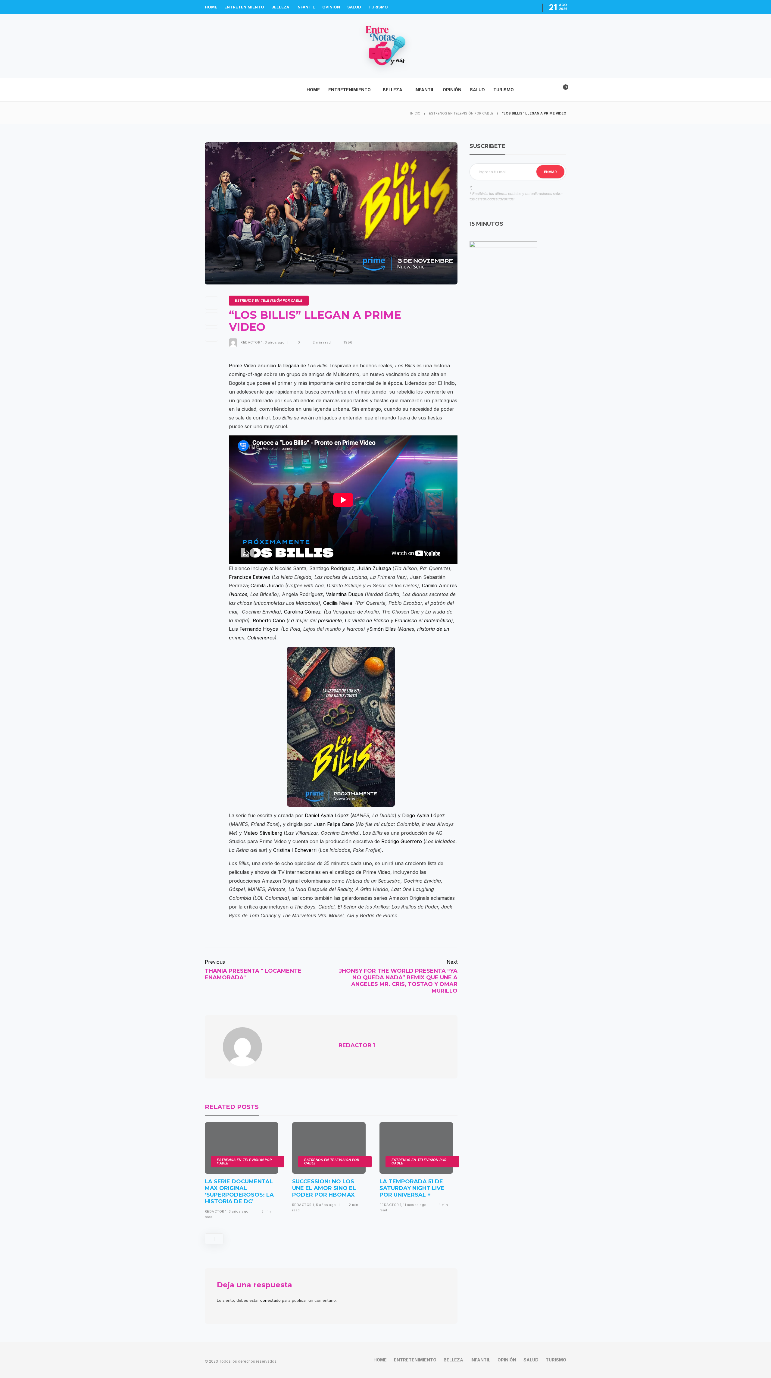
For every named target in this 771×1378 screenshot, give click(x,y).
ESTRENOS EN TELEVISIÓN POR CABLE (461, 113)
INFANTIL (305, 7)
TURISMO (378, 7)
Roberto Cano (269, 620)
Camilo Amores (439, 585)
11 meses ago (414, 1205)
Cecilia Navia (337, 603)
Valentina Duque (344, 594)
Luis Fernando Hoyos (253, 629)
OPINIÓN (331, 7)
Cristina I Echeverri (295, 850)
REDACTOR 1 (251, 342)
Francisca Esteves (249, 577)
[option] (241, 1173)
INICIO (415, 113)
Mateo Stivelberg (262, 833)
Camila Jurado (267, 585)
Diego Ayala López (423, 815)
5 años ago (326, 1205)
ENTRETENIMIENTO (244, 7)
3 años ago (275, 342)
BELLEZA (280, 7)
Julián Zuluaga (374, 568)
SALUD (354, 7)
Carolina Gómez (302, 612)
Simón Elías (382, 629)
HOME (211, 7)
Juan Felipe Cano (334, 824)
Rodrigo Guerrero (401, 841)
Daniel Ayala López (327, 815)
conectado (270, 1300)
